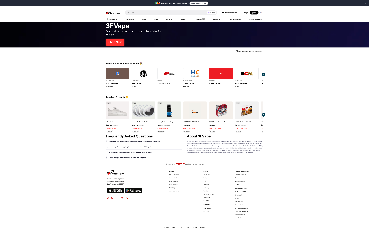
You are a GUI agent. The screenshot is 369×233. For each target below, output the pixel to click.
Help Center (238, 218)
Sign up (253, 13)
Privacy (194, 227)
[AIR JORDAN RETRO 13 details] (195, 110)
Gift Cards (169, 19)
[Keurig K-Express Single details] (169, 110)
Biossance (207, 175)
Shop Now (115, 42)
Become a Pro (239, 195)
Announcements (174, 191)
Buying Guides (208, 208)
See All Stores (208, 201)
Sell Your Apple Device (255, 19)
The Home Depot (209, 194)
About (171, 171)
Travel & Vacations (240, 175)
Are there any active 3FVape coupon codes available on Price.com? (133, 141)
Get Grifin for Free (240, 215)
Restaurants (130, 19)
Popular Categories (241, 171)
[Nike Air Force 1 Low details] (117, 110)
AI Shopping (198, 19)
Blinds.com (207, 197)
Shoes (237, 178)
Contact (166, 227)
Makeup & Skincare (240, 181)
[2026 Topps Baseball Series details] (221, 110)
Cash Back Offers (174, 175)
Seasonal (207, 204)
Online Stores (113, 19)
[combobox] (170, 12)
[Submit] (126, 13)
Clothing (237, 184)
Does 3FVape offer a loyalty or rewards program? (126, 157)
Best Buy (206, 188)
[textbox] (261, 12)
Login (246, 13)
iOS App (237, 198)
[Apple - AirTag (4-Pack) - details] (143, 110)
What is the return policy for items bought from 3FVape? (129, 152)
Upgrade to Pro (217, 19)
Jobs (173, 227)
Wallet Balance (173, 184)
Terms (180, 227)
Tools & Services (240, 188)
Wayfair (206, 191)
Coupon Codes (173, 178)
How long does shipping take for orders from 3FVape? (128, 147)
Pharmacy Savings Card (242, 211)
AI (212, 13)
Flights (144, 19)
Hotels (156, 19)
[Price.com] (116, 176)
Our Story (172, 188)
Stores (206, 171)
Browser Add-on (240, 205)
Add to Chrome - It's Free (198, 3)
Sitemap (202, 227)
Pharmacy (183, 19)
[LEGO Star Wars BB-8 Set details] (247, 110)
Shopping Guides (235, 19)
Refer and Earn (173, 181)
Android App (239, 201)
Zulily (205, 178)
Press (187, 227)
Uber (205, 181)
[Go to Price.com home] (113, 12)
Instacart (206, 184)
